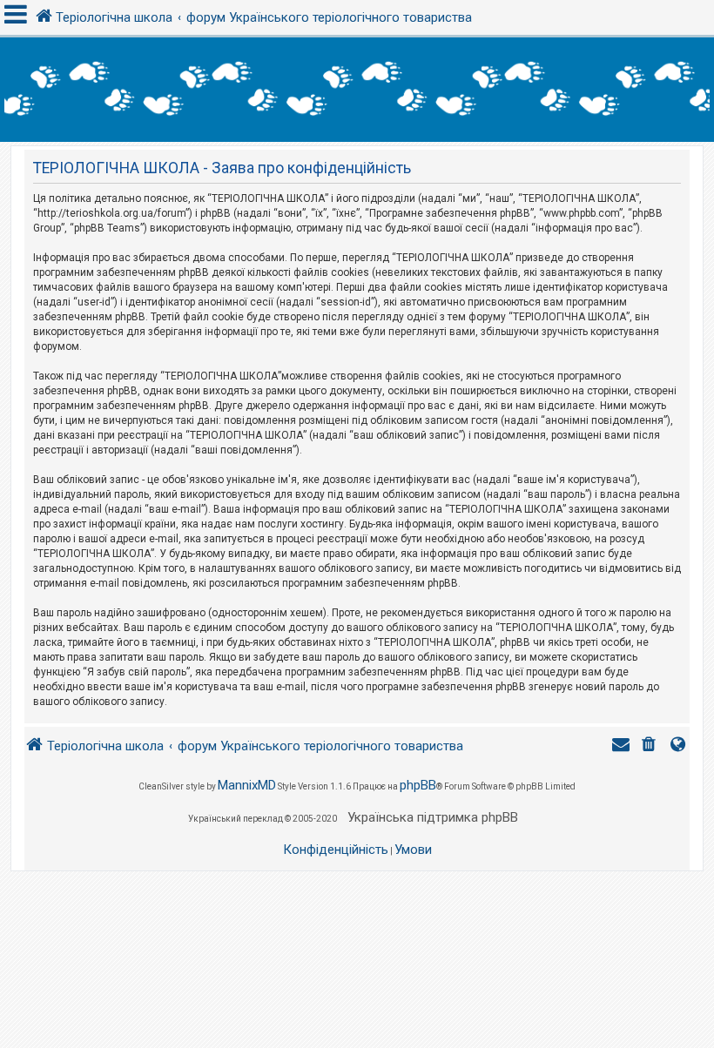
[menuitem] (650, 746)
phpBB (418, 785)
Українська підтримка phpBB (432, 817)
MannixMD (247, 785)
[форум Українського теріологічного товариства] (357, 90)
